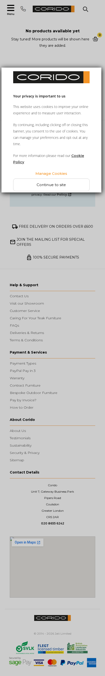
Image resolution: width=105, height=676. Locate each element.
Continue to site (51, 184)
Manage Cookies (51, 173)
